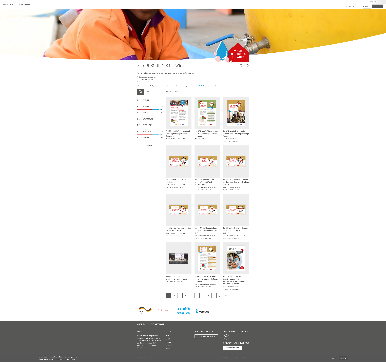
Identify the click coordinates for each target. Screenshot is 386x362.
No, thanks (343, 358)
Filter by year (143, 112)
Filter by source (144, 131)
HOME (346, 6)
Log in (380, 2)
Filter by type (143, 106)
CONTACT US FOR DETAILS (206, 336)
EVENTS (358, 6)
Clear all (150, 145)
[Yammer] (226, 336)
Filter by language (145, 119)
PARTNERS (377, 6)
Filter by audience (145, 138)
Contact (373, 2)
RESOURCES (367, 6)
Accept (335, 358)
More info (72, 359)
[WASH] (151, 324)
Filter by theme (143, 100)
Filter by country (144, 125)
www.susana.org (232, 348)
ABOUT (351, 6)
